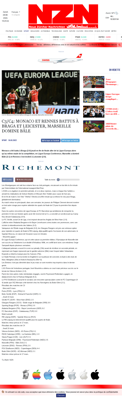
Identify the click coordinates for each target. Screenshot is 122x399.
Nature (72, 31)
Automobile (45, 31)
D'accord (61, 395)
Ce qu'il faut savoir (102, 31)
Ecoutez (8, 180)
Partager (51, 140)
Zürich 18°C (110, 13)
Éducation (89, 31)
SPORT (4, 140)
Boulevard (35, 31)
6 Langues (16, 15)
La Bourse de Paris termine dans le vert (78, 45)
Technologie (56, 31)
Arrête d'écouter (25, 180)
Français (15, 12)
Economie (18, 31)
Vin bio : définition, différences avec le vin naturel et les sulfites (35, 45)
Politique (9, 31)
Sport (26, 31)
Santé (65, 31)
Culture (79, 31)
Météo (113, 31)
